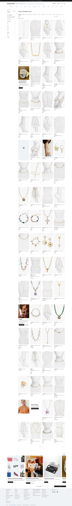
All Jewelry (19, 14)
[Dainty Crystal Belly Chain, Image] (47, 359)
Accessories (34, 6)
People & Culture (17, 495)
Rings (56, 14)
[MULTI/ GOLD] (19, 298)
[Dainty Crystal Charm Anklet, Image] (23, 124)
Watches (59, 14)
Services (61, 6)
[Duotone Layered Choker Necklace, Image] (23, 241)
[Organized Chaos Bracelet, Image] (23, 218)
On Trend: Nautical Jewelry (35, 408)
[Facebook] (57, 492)
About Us (16, 489)
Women (17, 6)
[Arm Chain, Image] (59, 99)
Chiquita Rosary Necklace (59, 298)
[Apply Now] (23, 73)
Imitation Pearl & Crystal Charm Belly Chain (47, 299)
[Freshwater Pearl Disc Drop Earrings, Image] (47, 241)
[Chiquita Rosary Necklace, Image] (59, 289)
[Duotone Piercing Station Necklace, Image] (35, 336)
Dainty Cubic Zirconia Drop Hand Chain (46, 323)
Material (8, 32)
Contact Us (7, 491)
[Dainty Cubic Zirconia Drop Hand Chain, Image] (47, 312)
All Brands (16, 491)
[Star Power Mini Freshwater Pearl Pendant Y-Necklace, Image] (47, 336)
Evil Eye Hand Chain (23, 439)
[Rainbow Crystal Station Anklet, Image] (47, 74)
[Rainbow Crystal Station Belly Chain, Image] (59, 384)
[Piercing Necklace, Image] (23, 265)
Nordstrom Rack (44, 491)
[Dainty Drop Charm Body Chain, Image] (35, 28)
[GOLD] (19, 60)
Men (21, 6)
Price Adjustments (8, 496)
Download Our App (55, 489)
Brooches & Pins (43, 14)
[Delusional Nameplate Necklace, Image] (35, 50)
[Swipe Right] (64, 454)
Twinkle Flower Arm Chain (47, 157)
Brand (8, 27)
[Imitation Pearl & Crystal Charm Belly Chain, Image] (47, 289)
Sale (56, 6)
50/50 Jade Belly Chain (59, 441)
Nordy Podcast (17, 498)
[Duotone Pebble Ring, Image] (23, 384)
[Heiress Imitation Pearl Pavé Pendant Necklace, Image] (35, 289)
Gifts (52, 6)
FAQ (6, 499)
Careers (16, 492)
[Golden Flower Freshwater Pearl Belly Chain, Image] (59, 218)
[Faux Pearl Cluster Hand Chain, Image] (47, 124)
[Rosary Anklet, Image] (23, 359)
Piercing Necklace (23, 274)
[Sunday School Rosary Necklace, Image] (59, 241)
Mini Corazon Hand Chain (36, 204)
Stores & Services (26, 489)
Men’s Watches (26, 324)
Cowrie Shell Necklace (35, 322)
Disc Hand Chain (58, 274)
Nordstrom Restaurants (27, 497)
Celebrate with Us (39, 0)
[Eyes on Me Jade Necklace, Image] (59, 312)
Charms (47, 14)
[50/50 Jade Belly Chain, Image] (59, 430)
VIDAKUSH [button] (8, 12)
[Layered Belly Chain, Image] (23, 99)
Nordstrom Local (26, 499)
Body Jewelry (30, 14)
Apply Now (64, 482)
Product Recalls (8, 501)
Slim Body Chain (58, 135)
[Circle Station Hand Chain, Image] (23, 50)
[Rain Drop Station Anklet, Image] (59, 74)
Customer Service (8, 489)
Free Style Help (26, 492)
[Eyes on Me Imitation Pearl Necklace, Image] (23, 195)
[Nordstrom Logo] (11, 3)
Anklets (27, 14)
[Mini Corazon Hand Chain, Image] (35, 195)
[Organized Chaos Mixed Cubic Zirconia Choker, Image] (59, 50)
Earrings (50, 14)
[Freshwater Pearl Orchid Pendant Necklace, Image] (47, 408)
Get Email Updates (17, 496)
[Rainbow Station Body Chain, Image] (23, 289)
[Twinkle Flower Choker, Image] (23, 170)
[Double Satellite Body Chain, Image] (59, 408)
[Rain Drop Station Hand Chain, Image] (35, 124)
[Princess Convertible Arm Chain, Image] (35, 148)
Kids (39, 6)
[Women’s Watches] (23, 311)
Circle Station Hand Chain (24, 61)
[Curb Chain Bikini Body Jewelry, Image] (35, 430)
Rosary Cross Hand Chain (47, 37)
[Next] (64, 14)
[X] (55, 492)
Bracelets (39, 14)
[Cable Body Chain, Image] (47, 99)
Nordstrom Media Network (45, 495)
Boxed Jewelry (35, 14)
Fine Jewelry (63, 14)
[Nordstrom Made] (16, 466)
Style (8, 34)
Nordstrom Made (10, 482)
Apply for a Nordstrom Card (36, 492)
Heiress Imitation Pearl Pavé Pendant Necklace (35, 299)
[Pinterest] (54, 492)
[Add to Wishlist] (28, 21)
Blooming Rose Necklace (47, 274)
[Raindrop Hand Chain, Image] (59, 28)
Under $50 (23, 14)
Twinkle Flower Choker (23, 179)
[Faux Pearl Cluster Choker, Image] (47, 384)
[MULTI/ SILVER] (20, 298)
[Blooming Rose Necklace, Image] (47, 265)
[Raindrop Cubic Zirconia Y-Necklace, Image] (23, 28)
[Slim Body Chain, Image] (59, 124)
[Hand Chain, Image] (47, 50)
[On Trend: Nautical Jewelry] (23, 407)
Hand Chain (45, 61)
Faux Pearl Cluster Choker (47, 393)
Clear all (14, 11)
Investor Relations (44, 492)
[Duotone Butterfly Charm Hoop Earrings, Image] (59, 148)
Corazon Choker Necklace (36, 108)
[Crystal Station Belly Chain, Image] (35, 265)
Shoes (29, 6)
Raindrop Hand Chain (58, 37)
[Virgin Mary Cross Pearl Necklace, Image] (47, 218)
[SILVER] (20, 60)
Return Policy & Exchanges (9, 495)
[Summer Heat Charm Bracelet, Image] (35, 241)
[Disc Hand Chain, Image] (59, 265)
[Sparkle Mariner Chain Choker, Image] (35, 384)
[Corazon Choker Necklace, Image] (35, 99)
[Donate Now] (34, 466)
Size (7, 23)
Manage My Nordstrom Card (36, 495)
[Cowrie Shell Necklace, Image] (35, 312)
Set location (8, 18)
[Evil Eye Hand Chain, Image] (23, 430)
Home (48, 6)
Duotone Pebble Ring (23, 393)
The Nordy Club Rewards (36, 491)
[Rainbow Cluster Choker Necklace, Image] (59, 359)
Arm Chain (57, 108)
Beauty (25, 6)
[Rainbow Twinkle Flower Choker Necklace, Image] (59, 170)
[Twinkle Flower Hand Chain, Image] (35, 170)
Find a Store (25, 491)
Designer (44, 6)
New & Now (11, 6)
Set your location (21, 18)
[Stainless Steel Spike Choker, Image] (47, 430)
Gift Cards (46, 482)
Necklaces (53, 14)
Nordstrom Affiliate (44, 496)
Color (8, 25)
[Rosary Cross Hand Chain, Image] (47, 28)
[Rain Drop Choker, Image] (47, 170)
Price (8, 30)
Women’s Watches (22, 324)
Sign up (60, 486)
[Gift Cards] (52, 466)
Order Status (7, 492)
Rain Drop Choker (46, 179)
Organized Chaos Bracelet (24, 227)
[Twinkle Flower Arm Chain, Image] (47, 148)
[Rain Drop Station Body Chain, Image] (35, 74)
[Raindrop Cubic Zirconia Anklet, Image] (59, 195)
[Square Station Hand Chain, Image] (35, 359)
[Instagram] (52, 492)
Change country (8, 502)
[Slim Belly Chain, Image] (47, 195)
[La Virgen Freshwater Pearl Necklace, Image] (59, 336)
